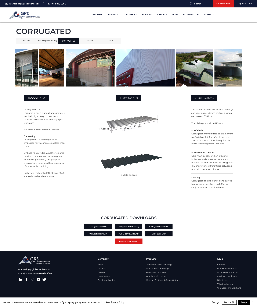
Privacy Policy (117, 302)
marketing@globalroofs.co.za (24, 4)
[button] (223, 3)
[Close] (253, 302)
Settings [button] (215, 302)
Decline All (229, 302)
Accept (244, 302)
